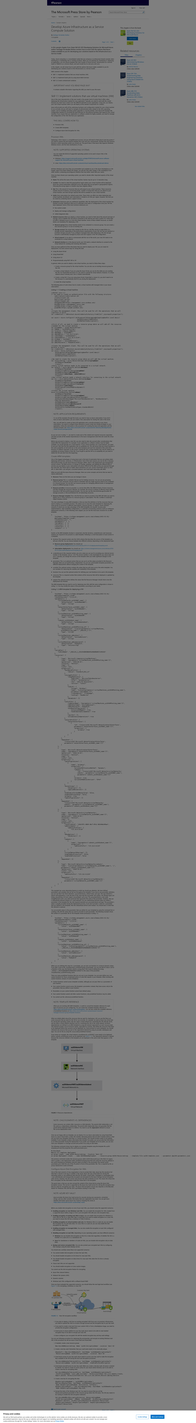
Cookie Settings (142, 1417)
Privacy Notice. (59, 1421)
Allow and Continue (157, 1417)
